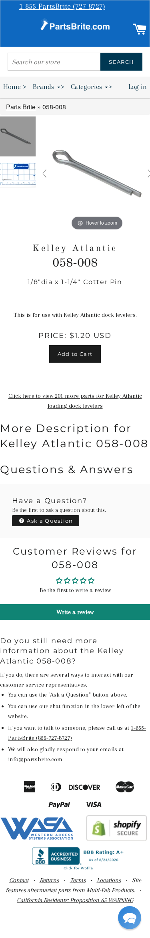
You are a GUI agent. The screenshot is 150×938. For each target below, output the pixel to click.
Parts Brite (21, 106)
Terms (78, 880)
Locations (109, 880)
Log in (137, 87)
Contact (18, 880)
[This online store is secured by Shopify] (116, 839)
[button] (129, 917)
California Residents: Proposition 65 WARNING (75, 900)
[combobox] (54, 62)
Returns (49, 880)
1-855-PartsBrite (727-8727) (62, 6)
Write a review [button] (75, 612)
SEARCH (121, 62)
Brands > (48, 87)
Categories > (91, 87)
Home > (14, 87)
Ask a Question (49, 520)
